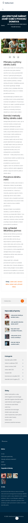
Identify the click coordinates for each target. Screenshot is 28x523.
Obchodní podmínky (7, 456)
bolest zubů (13, 284)
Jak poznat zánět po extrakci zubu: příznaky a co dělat (17, 316)
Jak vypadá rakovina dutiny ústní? (17, 323)
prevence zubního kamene (12, 422)
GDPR (2, 462)
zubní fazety (12, 417)
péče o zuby (15, 394)
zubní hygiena (17, 402)
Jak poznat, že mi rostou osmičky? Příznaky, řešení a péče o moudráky (16, 337)
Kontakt (3, 464)
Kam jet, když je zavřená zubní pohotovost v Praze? (17, 343)
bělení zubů (8, 394)
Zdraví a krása (10, 366)
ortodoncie (8, 404)
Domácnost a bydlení (12, 376)
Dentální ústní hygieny (12, 379)
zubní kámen (8, 402)
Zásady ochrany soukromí (8, 459)
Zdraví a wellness (11, 363)
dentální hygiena (10, 399)
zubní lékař (15, 404)
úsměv (7, 417)
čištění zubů (8, 412)
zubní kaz (7, 407)
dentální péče (19, 399)
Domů (3, 25)
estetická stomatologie (12, 409)
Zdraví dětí (9, 369)
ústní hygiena (9, 396)
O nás (2, 454)
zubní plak (15, 412)
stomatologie (17, 396)
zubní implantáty (10, 414)
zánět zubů (13, 282)
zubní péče (18, 414)
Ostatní (8, 373)
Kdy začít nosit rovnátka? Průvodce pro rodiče (17, 330)
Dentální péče (11, 360)
